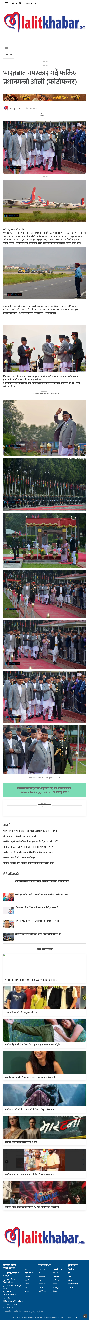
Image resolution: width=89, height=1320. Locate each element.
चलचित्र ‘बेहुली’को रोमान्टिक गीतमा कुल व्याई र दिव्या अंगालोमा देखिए (31, 841)
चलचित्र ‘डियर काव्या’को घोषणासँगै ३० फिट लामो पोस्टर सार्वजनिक (32, 1207)
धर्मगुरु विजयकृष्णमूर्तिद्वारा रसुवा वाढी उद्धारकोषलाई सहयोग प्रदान (30, 830)
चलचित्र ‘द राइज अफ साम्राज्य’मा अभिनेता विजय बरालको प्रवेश (28, 863)
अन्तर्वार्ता (27, 1280)
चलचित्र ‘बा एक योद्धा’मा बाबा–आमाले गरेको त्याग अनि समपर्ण (28, 847)
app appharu (15, 108)
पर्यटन (41, 1280)
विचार (55, 1291)
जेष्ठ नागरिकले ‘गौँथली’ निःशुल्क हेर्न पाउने (19, 836)
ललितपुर (56, 1287)
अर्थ (26, 1287)
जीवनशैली (42, 1276)
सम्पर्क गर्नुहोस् (29, 1311)
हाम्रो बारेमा (17, 1311)
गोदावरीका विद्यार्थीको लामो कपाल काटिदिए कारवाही (36, 908)
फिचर (41, 1287)
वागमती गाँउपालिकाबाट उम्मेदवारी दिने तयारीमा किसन (37, 921)
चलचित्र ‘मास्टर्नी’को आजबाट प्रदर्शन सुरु (19, 857)
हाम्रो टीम (8, 1311)
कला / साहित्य (43, 1269)
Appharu (75, 1317)
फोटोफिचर (42, 1291)
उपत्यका (27, 1291)
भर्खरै (6, 825)
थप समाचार (45, 949)
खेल (40, 1272)
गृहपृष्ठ (27, 1269)
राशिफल (56, 1280)
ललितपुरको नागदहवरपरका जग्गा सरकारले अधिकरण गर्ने (38, 934)
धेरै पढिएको (11, 874)
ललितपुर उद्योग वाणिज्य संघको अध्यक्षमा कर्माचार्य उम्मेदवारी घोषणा (42, 894)
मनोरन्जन (56, 1276)
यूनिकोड (70, 1287)
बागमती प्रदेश (57, 1269)
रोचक (55, 1284)
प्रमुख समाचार (29, 1272)
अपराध (27, 1284)
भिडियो (55, 1272)
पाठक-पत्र (42, 1284)
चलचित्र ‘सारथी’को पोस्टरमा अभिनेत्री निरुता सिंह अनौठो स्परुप (28, 852)
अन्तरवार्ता (28, 1276)
